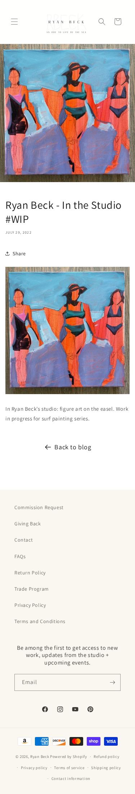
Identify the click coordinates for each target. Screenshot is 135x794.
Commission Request (39, 507)
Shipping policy (106, 767)
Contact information (70, 778)
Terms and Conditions (40, 621)
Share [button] (19, 253)
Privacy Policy (30, 605)
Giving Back (27, 523)
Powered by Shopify (68, 756)
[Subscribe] (112, 682)
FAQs (20, 556)
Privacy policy (34, 767)
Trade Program (31, 589)
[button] (14, 22)
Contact (23, 540)
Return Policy (30, 572)
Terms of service (69, 767)
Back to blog (72, 447)
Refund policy (106, 756)
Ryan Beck (40, 756)
